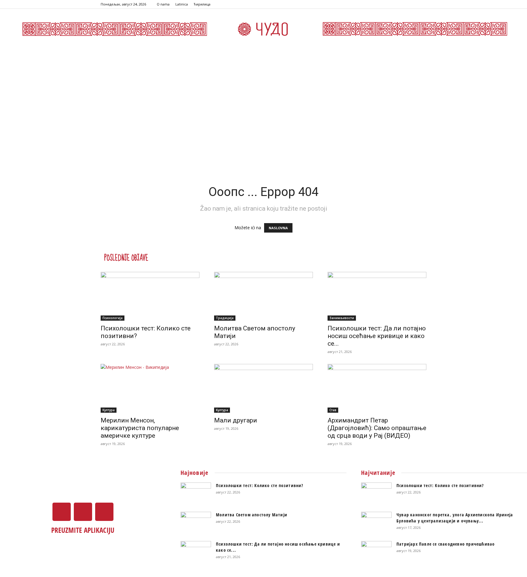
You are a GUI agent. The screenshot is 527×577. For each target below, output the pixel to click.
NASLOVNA (278, 228)
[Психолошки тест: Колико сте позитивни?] (150, 296)
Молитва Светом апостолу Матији (251, 515)
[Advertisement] (263, 94)
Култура (108, 410)
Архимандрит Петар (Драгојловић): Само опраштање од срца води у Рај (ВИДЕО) (377, 428)
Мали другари (235, 420)
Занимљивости (341, 318)
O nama (163, 4)
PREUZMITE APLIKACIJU (82, 530)
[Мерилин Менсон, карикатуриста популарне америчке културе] (150, 388)
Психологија (112, 318)
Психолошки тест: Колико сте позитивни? (259, 485)
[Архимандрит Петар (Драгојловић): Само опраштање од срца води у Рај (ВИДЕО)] (377, 388)
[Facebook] (401, 4)
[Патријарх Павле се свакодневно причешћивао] (376, 551)
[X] (411, 4)
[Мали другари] (263, 388)
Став (332, 410)
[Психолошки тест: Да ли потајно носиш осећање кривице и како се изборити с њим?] (377, 296)
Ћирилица (202, 4)
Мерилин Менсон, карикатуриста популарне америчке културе (140, 428)
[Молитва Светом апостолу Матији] (263, 296)
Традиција (225, 318)
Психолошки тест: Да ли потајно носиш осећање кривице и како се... (377, 336)
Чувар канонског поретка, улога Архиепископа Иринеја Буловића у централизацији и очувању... (454, 518)
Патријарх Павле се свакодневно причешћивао (445, 544)
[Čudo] (263, 29)
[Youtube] (421, 4)
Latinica (181, 4)
